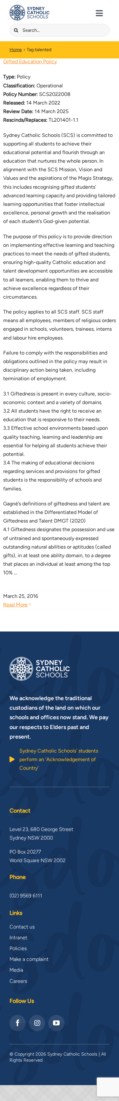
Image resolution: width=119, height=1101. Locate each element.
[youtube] (56, 1023)
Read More (15, 605)
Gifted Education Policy (30, 61)
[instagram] (37, 1023)
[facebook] (18, 1023)
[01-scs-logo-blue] (30, 7)
